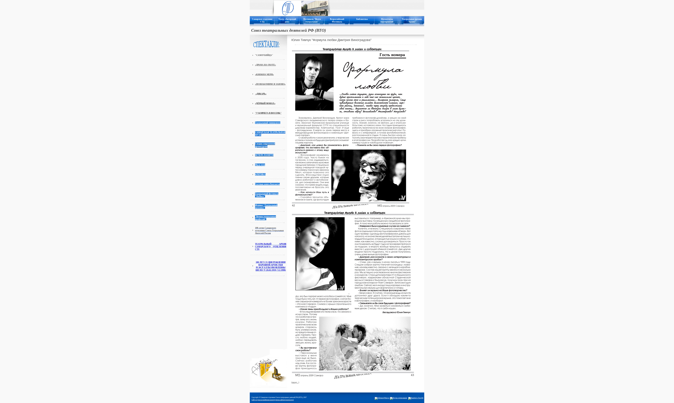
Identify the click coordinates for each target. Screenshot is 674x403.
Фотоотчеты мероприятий (386, 20)
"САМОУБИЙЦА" (264, 55)
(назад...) (295, 382)
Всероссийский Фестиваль (337, 20)
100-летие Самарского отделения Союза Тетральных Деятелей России (269, 230)
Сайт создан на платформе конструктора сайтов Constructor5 (273, 400)
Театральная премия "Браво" (412, 20)
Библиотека (362, 19)
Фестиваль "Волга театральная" (312, 20)
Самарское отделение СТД (262, 20)
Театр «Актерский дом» (287, 20)
